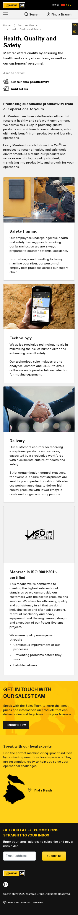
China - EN (12, 902)
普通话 (55, 5)
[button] (66, 5)
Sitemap (26, 902)
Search (33, 14)
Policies (38, 902)
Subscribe (54, 856)
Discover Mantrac (28, 25)
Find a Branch (61, 14)
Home (7, 25)
